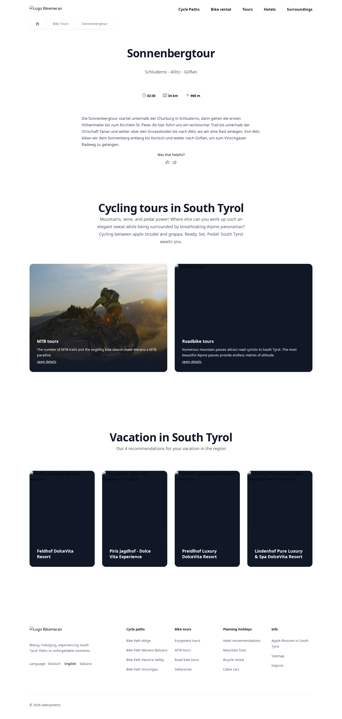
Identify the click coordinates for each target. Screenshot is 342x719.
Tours (247, 9)
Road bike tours (187, 659)
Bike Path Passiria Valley (145, 659)
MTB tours (47, 341)
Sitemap (278, 656)
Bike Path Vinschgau (142, 669)
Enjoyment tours (187, 640)
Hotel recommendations (242, 640)
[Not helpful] (174, 162)
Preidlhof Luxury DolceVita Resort (199, 553)
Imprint (277, 665)
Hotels (270, 9)
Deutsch (55, 663)
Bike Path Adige (138, 640)
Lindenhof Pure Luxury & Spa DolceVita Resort (278, 553)
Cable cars (231, 669)
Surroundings (299, 9)
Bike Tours (61, 23)
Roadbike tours (198, 341)
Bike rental (221, 9)
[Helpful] (167, 162)
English (70, 663)
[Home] (37, 23)
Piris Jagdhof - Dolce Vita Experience (130, 553)
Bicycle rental (233, 659)
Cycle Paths (189, 9)
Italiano (86, 663)
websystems (51, 705)
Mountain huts (234, 650)
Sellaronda (183, 669)
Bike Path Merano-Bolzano (146, 650)
